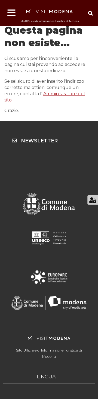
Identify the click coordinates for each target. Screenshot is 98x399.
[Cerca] (90, 13)
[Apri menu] (11, 13)
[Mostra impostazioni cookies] (92, 200)
